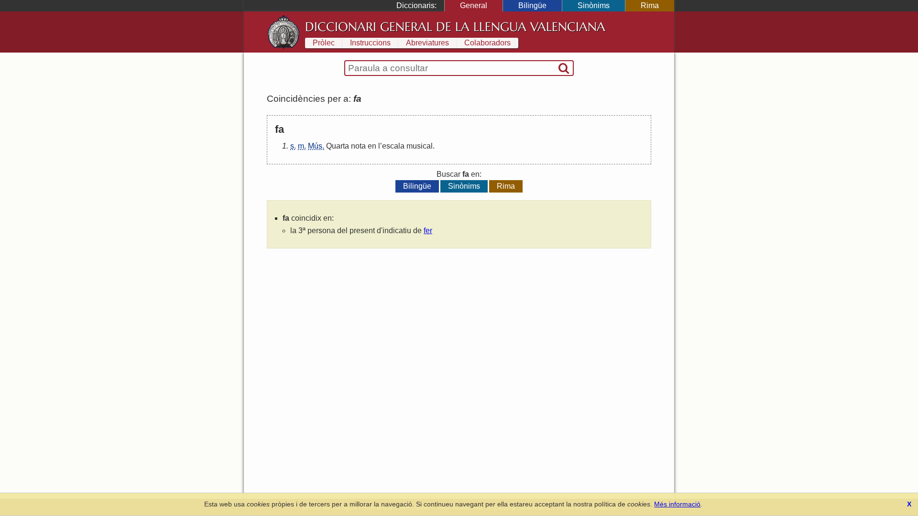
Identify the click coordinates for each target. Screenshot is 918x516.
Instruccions (370, 43)
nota (358, 146)
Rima (650, 5)
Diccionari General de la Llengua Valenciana (455, 26)
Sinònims (594, 5)
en (372, 146)
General (473, 5)
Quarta (337, 146)
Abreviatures (427, 43)
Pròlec (324, 43)
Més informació (677, 504)
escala (393, 146)
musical (419, 146)
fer (428, 230)
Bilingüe (532, 5)
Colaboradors (487, 43)
